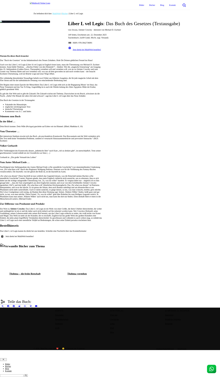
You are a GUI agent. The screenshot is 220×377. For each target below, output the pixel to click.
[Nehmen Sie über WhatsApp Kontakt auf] (211, 369)
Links (112, 324)
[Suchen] (26, 375)
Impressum (182, 349)
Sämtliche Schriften (173, 319)
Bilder (141, 5)
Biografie (169, 324)
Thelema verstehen (77, 273)
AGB (57, 328)
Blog (162, 5)
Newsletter (59, 315)
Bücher (152, 5)
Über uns (113, 315)
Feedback (59, 324)
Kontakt (172, 5)
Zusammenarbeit (61, 319)
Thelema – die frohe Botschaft (24, 273)
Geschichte (114, 319)
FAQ (112, 328)
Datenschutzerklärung (165, 349)
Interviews (169, 315)
